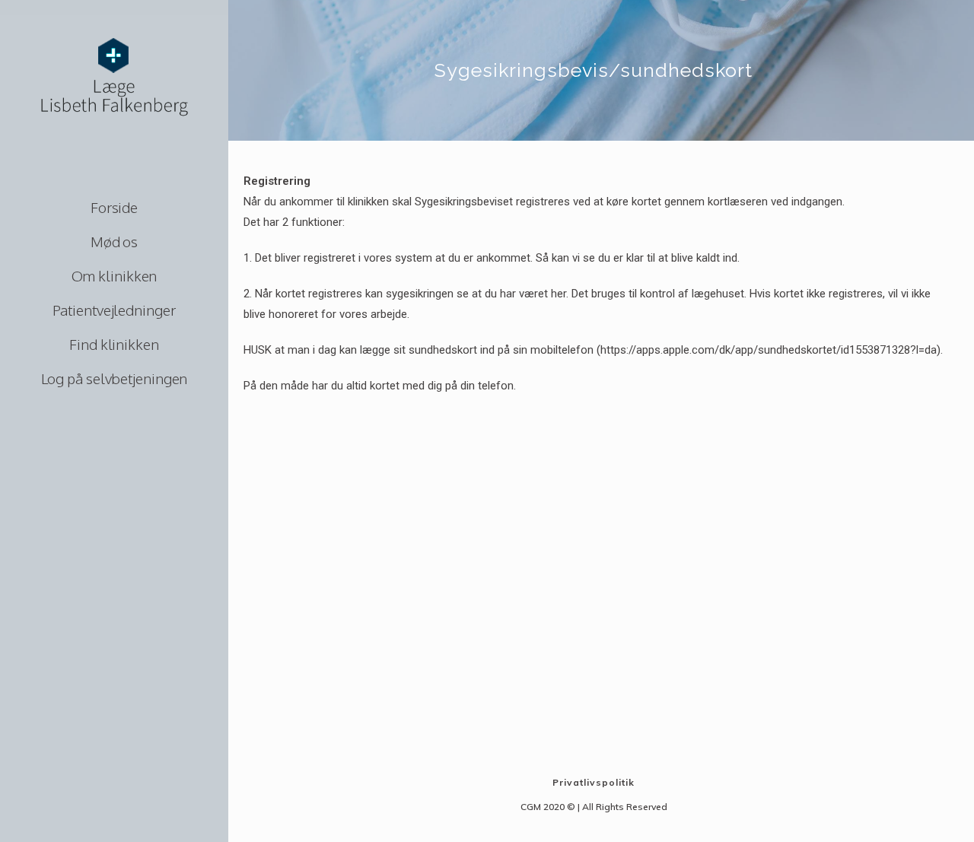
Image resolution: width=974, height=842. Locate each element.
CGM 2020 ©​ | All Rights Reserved (593, 806)
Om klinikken (115, 275)
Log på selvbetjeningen (114, 378)
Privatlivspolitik (593, 782)
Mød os (114, 241)
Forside (114, 207)
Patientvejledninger (114, 309)
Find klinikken (114, 344)
